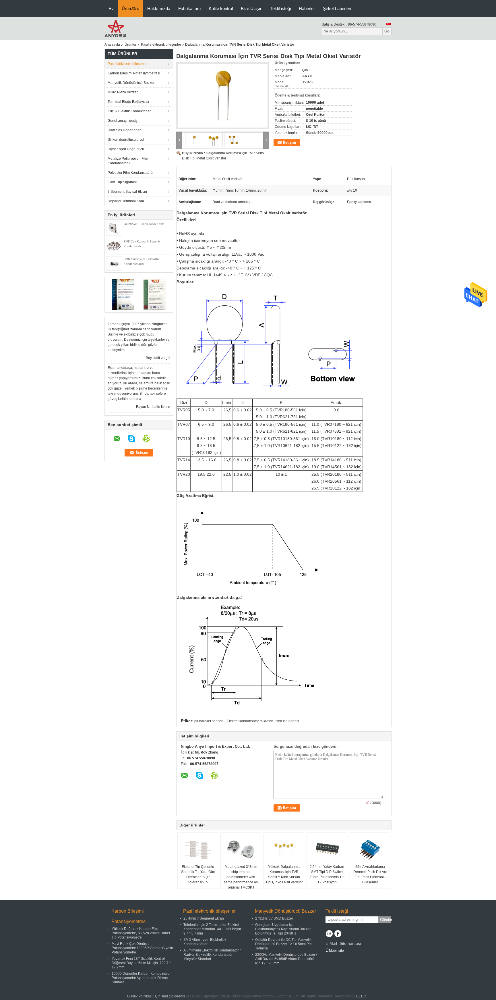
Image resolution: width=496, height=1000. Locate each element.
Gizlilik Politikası (139, 996)
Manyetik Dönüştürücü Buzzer (131, 83)
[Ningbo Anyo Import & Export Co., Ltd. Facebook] (337, 934)
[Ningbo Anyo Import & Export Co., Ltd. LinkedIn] (329, 934)
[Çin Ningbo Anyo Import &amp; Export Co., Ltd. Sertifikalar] (123, 294)
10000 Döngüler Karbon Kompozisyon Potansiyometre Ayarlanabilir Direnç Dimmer (142, 978)
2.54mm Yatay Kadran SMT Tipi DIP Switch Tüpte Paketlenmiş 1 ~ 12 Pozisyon (327, 874)
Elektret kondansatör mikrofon (250, 721)
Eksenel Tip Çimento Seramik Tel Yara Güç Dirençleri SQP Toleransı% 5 (198, 874)
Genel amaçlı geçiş (122, 121)
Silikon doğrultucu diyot (126, 140)
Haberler (307, 8)
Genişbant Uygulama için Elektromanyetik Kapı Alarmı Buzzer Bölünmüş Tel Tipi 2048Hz (283, 929)
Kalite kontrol (221, 8)
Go (387, 31)
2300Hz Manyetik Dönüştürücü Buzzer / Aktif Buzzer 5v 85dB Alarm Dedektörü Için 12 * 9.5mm (286, 959)
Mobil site (336, 951)
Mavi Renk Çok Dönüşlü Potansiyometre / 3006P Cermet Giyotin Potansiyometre (142, 948)
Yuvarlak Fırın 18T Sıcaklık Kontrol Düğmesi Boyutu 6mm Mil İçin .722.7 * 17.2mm (141, 963)
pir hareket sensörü (209, 721)
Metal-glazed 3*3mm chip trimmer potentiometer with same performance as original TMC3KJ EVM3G (241, 880)
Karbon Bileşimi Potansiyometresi (134, 73)
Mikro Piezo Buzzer (123, 92)
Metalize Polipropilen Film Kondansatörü (128, 161)
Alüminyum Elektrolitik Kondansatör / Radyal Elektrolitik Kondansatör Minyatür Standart (212, 954)
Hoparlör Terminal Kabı (126, 201)
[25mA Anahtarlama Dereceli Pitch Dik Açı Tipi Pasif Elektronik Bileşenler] (370, 849)
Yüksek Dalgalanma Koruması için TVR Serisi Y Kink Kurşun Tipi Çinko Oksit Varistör (284, 874)
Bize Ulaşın (251, 8)
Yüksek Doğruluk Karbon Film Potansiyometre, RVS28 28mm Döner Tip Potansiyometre (141, 933)
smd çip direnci (287, 721)
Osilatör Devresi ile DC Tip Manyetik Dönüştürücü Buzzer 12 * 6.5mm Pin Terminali (283, 944)
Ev (111, 8)
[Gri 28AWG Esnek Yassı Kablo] (114, 228)
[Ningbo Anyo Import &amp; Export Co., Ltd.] (115, 28)
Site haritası (350, 943)
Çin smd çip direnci (170, 996)
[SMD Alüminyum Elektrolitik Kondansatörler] (114, 263)
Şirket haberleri (337, 8)
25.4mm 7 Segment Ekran (203, 918)
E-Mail (331, 943)
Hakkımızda (158, 8)
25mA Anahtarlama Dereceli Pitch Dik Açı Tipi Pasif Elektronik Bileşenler (370, 874)
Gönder (385, 920)
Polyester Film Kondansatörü (130, 173)
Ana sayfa (112, 45)
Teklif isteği (280, 8)
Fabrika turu (189, 8)
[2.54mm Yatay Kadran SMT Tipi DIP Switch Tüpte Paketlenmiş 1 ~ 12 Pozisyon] (327, 849)
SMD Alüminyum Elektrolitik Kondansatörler (204, 942)
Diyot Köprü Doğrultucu (126, 149)
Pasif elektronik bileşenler (161, 45)
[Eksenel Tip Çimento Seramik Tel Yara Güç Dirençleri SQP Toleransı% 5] (198, 849)
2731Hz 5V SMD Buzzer (274, 918)
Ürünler (130, 45)
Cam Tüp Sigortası (122, 182)
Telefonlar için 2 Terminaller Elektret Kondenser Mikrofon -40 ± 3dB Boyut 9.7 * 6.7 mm (212, 929)
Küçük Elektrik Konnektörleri (130, 111)
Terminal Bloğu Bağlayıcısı (128, 102)
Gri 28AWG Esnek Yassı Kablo (144, 224)
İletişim (289, 142)
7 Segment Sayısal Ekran (127, 192)
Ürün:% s (130, 8)
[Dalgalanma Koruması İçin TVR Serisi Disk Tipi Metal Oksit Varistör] (223, 96)
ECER (361, 996)
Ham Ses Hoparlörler (124, 130)
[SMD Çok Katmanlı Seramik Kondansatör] (114, 246)
